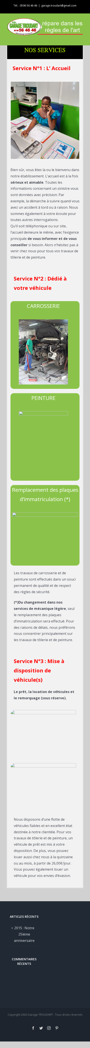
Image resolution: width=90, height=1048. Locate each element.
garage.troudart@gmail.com (58, 5)
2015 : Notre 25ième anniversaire (24, 934)
